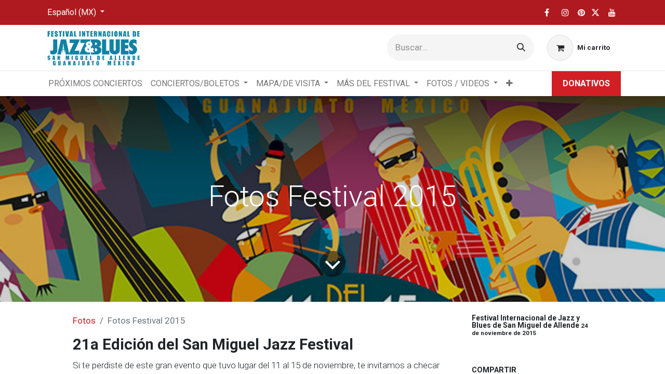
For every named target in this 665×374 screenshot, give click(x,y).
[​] (546, 12)
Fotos (84, 320)
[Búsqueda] (521, 47)
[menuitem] (95, 83)
